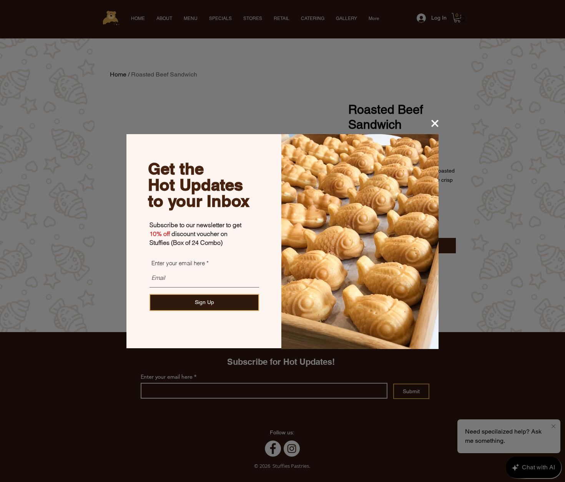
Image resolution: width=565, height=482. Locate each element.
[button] (435, 123)
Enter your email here (178, 263)
